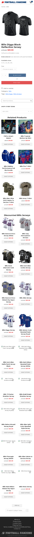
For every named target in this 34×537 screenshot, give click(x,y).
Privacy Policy (17, 521)
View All (17, 505)
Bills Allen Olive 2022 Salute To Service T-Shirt (8, 200)
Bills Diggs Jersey (8, 330)
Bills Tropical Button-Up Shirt (25, 137)
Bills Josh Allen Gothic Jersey (25, 267)
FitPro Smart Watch (8, 137)
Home (3, 6)
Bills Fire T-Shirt (25, 166)
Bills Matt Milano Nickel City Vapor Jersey (8, 488)
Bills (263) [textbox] (16, 111)
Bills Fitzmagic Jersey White (8, 457)
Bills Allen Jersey (25, 298)
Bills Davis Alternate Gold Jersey (8, 268)
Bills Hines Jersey (25, 486)
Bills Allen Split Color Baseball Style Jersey (25, 426)
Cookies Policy (17, 523)
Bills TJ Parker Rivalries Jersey (8, 395)
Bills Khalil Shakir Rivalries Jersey (25, 395)
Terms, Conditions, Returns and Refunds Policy (17, 527)
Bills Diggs (9, 94)
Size (2, 66)
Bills (8, 6)
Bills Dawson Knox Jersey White (8, 234)
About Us (17, 519)
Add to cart (18, 75)
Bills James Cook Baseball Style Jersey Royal (25, 332)
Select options (8, 144)
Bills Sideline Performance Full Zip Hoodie (8, 168)
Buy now (17, 82)
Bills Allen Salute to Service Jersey (25, 457)
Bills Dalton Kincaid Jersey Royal (8, 425)
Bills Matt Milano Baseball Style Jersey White (25, 364)
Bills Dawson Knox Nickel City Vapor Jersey (8, 300)
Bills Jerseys (17, 94)
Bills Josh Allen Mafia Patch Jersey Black (8, 364)
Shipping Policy (17, 525)
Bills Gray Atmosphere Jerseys (25, 235)
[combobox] (17, 111)
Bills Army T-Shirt (25, 198)
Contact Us (17, 528)
